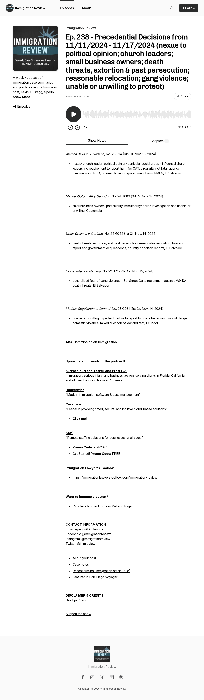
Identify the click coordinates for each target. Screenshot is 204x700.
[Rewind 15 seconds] (70, 127)
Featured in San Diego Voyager (95, 577)
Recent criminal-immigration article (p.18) (101, 571)
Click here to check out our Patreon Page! (102, 506)
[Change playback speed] (86, 127)
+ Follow (188, 8)
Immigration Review (30, 8)
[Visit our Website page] (112, 677)
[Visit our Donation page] (121, 677)
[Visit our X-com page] (102, 677)
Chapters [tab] (159, 141)
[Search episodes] (171, 8)
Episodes (67, 8)
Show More (21, 97)
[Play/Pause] (73, 114)
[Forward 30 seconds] (77, 127)
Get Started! (81, 454)
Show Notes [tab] (97, 140)
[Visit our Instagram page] (92, 677)
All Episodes (21, 106)
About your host (84, 558)
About (86, 8)
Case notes (81, 564)
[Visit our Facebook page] (83, 677)
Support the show (78, 614)
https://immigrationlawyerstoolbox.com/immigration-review (115, 477)
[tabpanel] (128, 386)
